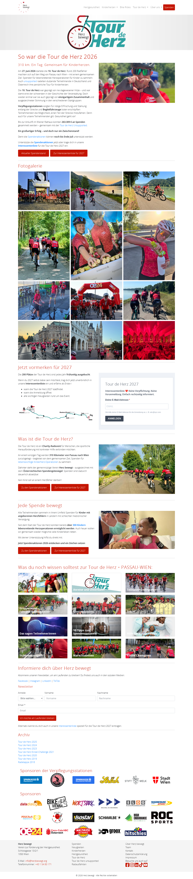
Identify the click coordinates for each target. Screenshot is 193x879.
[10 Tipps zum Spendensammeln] (96, 626)
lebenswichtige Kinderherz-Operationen (38, 461)
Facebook (23, 680)
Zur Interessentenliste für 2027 (68, 153)
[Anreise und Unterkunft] (96, 582)
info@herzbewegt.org (36, 860)
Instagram (35, 680)
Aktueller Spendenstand (33, 153)
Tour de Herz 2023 (27, 748)
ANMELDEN (114, 418)
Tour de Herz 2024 (27, 745)
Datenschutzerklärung (136, 854)
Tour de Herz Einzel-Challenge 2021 (36, 752)
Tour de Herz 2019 (27, 758)
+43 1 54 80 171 (43, 864)
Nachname (102, 692)
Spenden (169, 7)
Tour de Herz (78, 857)
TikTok (56, 680)
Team (128, 847)
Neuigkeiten (78, 847)
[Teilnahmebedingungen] (150, 582)
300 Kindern (79, 525)
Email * (21, 705)
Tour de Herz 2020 (27, 755)
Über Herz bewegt (134, 843)
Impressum (131, 857)
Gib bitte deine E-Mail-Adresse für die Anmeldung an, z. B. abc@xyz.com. (133, 412)
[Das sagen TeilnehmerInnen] (43, 626)
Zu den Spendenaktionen (34, 487)
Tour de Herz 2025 (27, 741)
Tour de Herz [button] (140, 7)
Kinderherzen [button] (109, 7)
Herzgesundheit (92, 7)
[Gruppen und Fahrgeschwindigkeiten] (43, 604)
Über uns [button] (155, 7)
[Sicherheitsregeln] (43, 648)
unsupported (30, 81)
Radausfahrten (79, 864)
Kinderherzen (78, 850)
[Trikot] (150, 604)
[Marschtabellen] (96, 648)
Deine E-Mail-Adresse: (117, 400)
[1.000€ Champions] (150, 648)
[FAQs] (43, 582)
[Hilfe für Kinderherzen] (150, 626)
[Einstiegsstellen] (96, 604)
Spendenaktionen (37, 136)
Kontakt (129, 850)
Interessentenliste (27, 145)
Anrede (22, 692)
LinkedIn (46, 680)
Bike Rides (125, 7)
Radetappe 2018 (26, 762)
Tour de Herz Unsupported (73, 125)
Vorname (49, 692)
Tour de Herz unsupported (85, 860)
